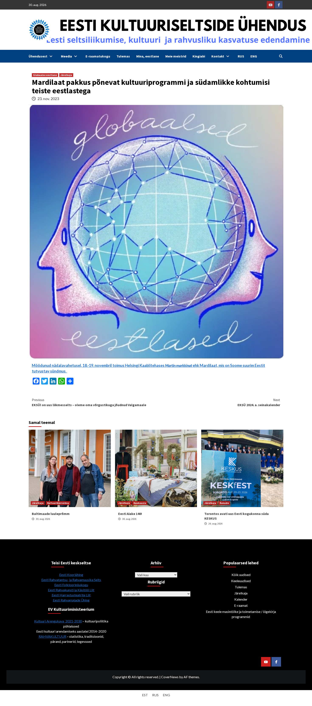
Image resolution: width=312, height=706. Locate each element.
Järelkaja (66, 75)
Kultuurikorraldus (58, 503)
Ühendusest (38, 56)
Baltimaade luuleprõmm (51, 514)
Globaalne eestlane (45, 75)
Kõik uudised (241, 575)
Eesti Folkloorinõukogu (71, 585)
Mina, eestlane (147, 56)
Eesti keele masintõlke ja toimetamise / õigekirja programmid (241, 614)
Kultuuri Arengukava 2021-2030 (58, 621)
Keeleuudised (241, 581)
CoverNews (169, 677)
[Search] (280, 56)
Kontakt (217, 56)
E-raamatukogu (98, 56)
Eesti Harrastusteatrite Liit (71, 595)
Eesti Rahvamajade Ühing (71, 600)
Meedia (66, 56)
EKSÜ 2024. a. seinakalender (259, 402)
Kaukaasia (140, 503)
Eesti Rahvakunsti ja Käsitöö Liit (71, 590)
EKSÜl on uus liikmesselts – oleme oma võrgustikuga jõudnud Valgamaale (89, 402)
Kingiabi (199, 56)
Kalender (240, 599)
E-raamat (241, 605)
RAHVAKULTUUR (52, 636)
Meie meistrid (175, 56)
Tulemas (123, 56)
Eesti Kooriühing (71, 575)
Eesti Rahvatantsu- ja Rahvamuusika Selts (71, 580)
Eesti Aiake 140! (130, 514)
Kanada (224, 503)
